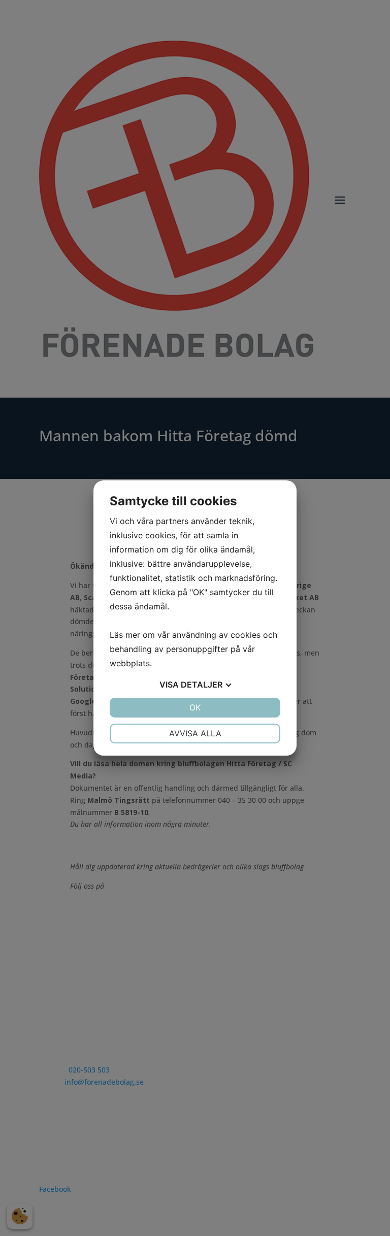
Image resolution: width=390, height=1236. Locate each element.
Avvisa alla (195, 733)
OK (195, 707)
